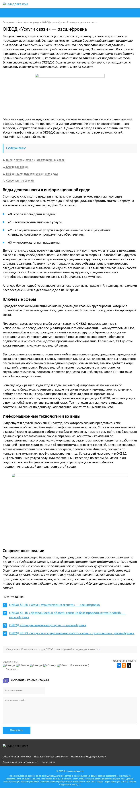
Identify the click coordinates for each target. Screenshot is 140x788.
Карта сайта (48, 762)
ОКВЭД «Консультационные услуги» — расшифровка (47, 625)
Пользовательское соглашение (51, 756)
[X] (129, 665)
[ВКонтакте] (119, 665)
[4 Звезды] (50, 665)
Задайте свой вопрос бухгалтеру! (20, 762)
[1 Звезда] (9, 665)
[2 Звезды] (23, 665)
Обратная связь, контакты (17, 756)
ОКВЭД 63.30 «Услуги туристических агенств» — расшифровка (54, 605)
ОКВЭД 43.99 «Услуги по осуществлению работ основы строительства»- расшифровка (71, 633)
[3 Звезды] (36, 665)
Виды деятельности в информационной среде (34, 160)
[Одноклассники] (124, 665)
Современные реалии (18, 180)
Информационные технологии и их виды (30, 173)
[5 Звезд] (63, 665)
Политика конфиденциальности (88, 756)
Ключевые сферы (15, 167)
